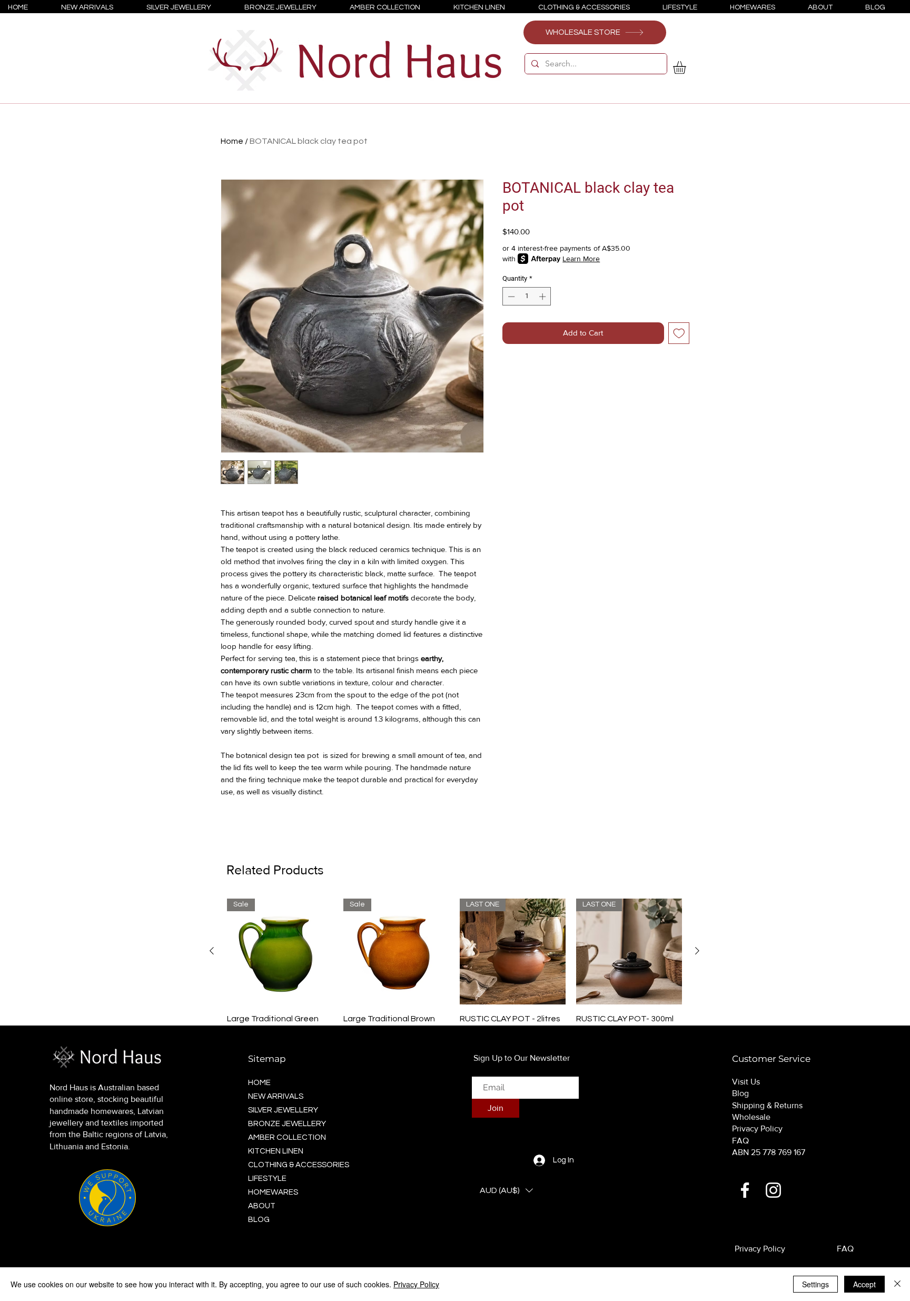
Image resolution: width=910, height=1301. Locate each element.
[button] (687, 67)
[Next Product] (697, 950)
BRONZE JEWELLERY (287, 1124)
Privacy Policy (757, 1128)
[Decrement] (510, 296)
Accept (864, 1284)
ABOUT (261, 1206)
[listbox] (506, 1190)
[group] (454, 975)
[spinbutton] (527, 296)
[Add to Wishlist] (679, 333)
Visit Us (746, 1081)
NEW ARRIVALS (275, 1096)
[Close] (897, 1284)
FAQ (740, 1140)
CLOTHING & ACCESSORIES (295, 1165)
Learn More (581, 258)
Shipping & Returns (767, 1105)
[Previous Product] (211, 950)
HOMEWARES (273, 1192)
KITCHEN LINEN (275, 1151)
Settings (815, 1284)
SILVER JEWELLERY (283, 1110)
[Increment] (543, 296)
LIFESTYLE (267, 1178)
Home (232, 141)
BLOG (259, 1220)
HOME (259, 1083)
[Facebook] (745, 1190)
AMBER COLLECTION (287, 1137)
